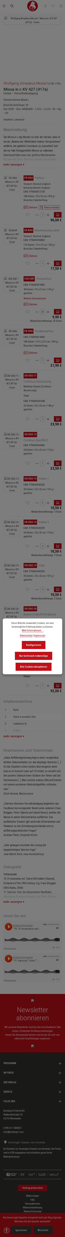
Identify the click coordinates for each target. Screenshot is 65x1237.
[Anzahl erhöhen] (48, 214)
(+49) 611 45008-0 (12, 1128)
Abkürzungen (32, 1195)
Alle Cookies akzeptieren (33, 666)
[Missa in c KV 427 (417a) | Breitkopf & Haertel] (12, 184)
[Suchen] (11, 5)
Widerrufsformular (33, 1211)
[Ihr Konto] (45, 5)
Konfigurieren (33, 645)
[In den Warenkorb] (58, 215)
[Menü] (4, 5)
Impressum (39, 635)
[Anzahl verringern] (37, 214)
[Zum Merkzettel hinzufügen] (27, 215)
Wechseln (43, 1230)
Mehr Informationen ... (32, 630)
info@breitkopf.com (13, 1132)
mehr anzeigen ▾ (13, 164)
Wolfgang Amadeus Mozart (25, 83)
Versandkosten (32, 1203)
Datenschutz (26, 635)
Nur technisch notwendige (33, 655)
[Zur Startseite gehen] (32, 6)
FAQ (33, 1199)
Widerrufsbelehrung (32, 1207)
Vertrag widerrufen (32, 1187)
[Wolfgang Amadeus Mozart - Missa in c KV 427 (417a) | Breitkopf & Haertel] (32, 20)
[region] (32, 44)
